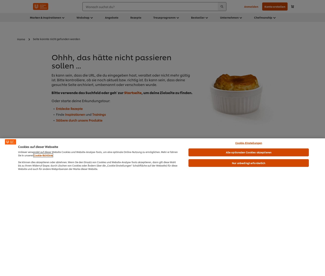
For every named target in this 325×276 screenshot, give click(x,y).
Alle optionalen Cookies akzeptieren (249, 152)
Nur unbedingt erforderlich (248, 163)
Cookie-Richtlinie (43, 155)
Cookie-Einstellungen (248, 142)
